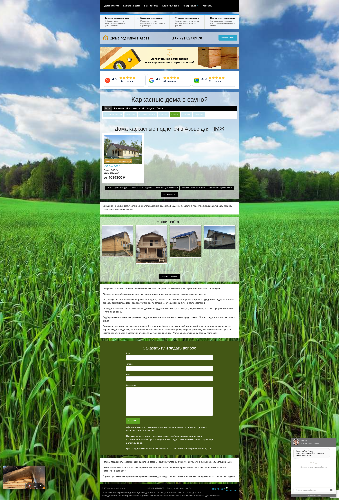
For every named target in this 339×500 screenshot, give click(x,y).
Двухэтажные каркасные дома (193, 188)
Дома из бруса (111, 6)
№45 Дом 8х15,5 (112, 166)
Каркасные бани (170, 6)
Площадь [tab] (149, 108)
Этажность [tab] (134, 108)
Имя (128, 353)
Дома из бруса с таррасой (142, 188)
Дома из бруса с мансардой (117, 188)
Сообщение (131, 385)
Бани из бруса (151, 6)
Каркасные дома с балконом (167, 188)
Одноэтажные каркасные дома (220, 188)
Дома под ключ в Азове (129, 38)
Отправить (133, 421)
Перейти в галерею (169, 277)
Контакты (208, 6)
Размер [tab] (120, 108)
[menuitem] (111, 5)
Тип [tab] (109, 108)
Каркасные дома (131, 6)
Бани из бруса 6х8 (169, 195)
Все (161, 108)
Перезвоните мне (228, 38)
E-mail (128, 374)
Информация (189, 6)
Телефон (129, 364)
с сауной (174, 115)
